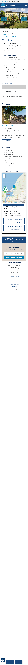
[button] (11, 5)
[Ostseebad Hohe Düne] (7, 190)
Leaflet (7, 202)
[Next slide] (24, 19)
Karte (19, 662)
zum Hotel (7, 140)
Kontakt (10, 662)
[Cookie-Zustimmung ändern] (3, 660)
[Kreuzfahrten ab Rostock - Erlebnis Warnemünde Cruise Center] (6, 190)
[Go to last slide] (4, 19)
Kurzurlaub (14, 36)
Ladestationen (14, 229)
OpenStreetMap (17, 202)
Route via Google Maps (15, 226)
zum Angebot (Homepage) (14, 285)
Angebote (6, 36)
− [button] (4, 177)
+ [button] (4, 175)
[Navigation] (25, 5)
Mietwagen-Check (15, 223)
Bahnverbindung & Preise (14, 219)
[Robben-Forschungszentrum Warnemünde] (6, 188)
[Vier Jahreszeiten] (14, 186)
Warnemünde (15, 1)
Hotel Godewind (7, 126)
